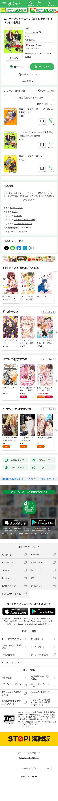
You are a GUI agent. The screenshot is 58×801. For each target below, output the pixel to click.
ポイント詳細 (31, 48)
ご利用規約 (7, 678)
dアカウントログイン (12, 662)
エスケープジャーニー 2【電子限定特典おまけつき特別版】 (36, 134)
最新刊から (49, 104)
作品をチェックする (31, 74)
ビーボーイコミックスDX (24, 220)
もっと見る (47, 312)
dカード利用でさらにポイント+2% (37, 53)
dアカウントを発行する (29, 753)
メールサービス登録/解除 (12, 646)
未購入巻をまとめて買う (31, 97)
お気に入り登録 (47, 91)
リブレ (14, 212)
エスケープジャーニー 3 (30, 156)
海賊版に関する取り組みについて (11, 702)
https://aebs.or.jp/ (27, 727)
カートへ (18, 67)
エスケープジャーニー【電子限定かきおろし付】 (36, 110)
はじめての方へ (13, 639)
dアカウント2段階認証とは (11, 693)
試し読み (15, 58)
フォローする (39, 32)
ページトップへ (29, 768)
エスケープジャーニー (23, 224)
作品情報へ (27, 81)
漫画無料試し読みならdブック (13, 479)
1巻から (40, 104)
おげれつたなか (31, 32)
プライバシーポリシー (11, 685)
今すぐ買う (44, 67)
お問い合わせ (8, 654)
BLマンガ (18, 216)
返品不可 (28, 57)
